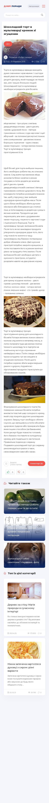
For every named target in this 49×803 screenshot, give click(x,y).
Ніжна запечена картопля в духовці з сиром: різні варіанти (24, 667)
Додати (16, 463)
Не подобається (23, 472)
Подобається (12, 472)
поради (12, 6)
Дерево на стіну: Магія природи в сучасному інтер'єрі (21, 608)
